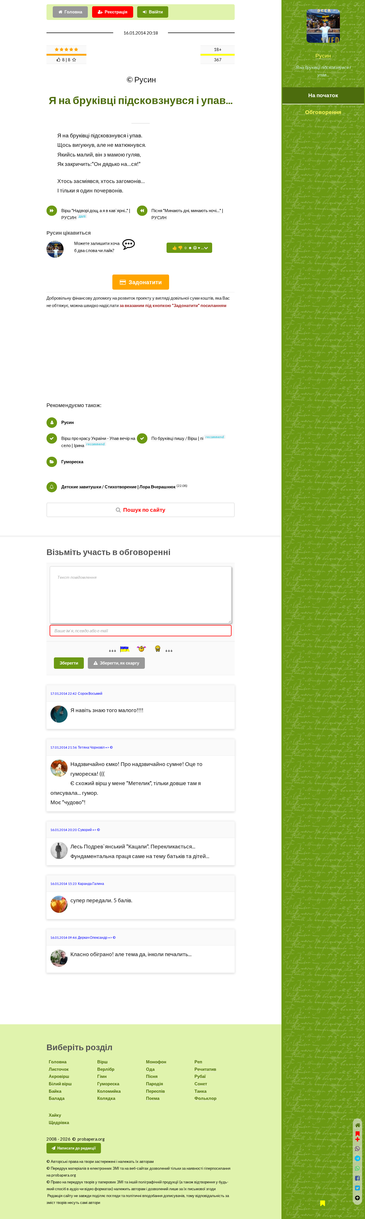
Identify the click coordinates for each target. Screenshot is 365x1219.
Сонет (200, 1083)
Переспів (155, 1091)
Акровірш (59, 1076)
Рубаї (200, 1076)
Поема (152, 1098)
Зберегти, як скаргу (119, 663)
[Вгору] (357, 1198)
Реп (198, 1061)
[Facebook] (357, 1178)
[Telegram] (357, 1158)
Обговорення (323, 112)
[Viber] (357, 1149)
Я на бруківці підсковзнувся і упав (99, 135)
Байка (55, 1091)
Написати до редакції (76, 1148)
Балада (56, 1098)
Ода (150, 1069)
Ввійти (156, 11)
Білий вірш (60, 1083)
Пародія (154, 1083)
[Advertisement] (140, 361)
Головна (73, 11)
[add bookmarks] (357, 1135)
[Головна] (357, 1125)
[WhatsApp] (357, 1168)
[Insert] (124, 649)
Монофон (156, 1061)
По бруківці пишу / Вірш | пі (177, 438)
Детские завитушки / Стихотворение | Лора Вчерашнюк (118, 486)
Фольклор (205, 1098)
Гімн (102, 1076)
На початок (323, 95)
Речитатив (205, 1069)
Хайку (55, 1115)
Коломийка (109, 1091)
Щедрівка (59, 1122)
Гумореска (72, 461)
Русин (323, 55)
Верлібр (105, 1069)
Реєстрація (116, 11)
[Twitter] (357, 1188)
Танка (200, 1091)
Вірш (102, 1061)
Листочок (59, 1069)
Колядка (106, 1098)
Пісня (152, 1076)
